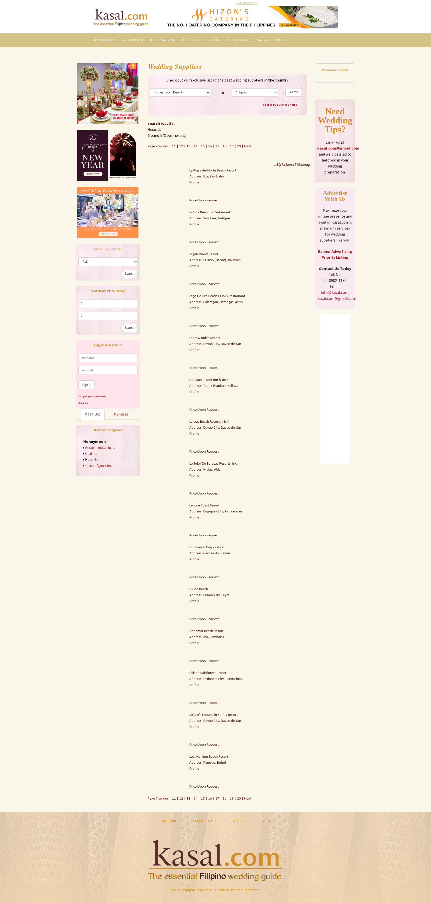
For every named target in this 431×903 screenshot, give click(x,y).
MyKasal (121, 413)
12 (181, 146)
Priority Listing (335, 257)
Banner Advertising (335, 251)
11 (174, 146)
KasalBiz (92, 413)
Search (129, 274)
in (222, 92)
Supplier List (132, 40)
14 (196, 146)
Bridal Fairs (237, 40)
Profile (194, 182)
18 (224, 146)
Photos (212, 40)
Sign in (86, 384)
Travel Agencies (98, 465)
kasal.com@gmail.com (338, 148)
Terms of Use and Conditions (237, 890)
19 (232, 146)
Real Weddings (269, 40)
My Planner (103, 40)
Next (247, 146)
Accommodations (100, 447)
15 (203, 146)
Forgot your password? (92, 396)
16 (210, 146)
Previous (162, 146)
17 (217, 146)
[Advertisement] (335, 389)
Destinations (163, 40)
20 (239, 146)
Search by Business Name (280, 104)
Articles (190, 40)
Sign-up (83, 403)
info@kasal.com (334, 292)
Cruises (91, 453)
